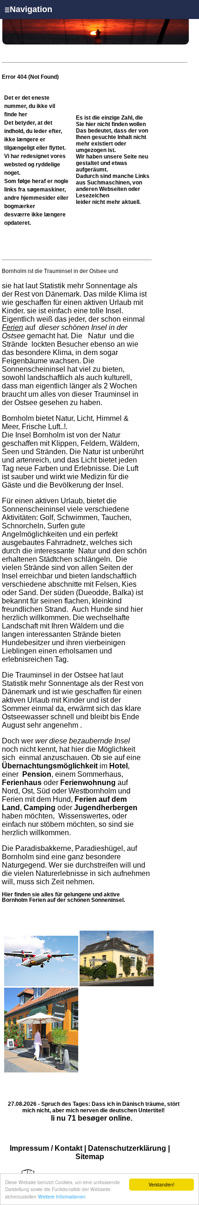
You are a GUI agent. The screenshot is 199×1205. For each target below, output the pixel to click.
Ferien (12, 327)
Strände (16, 344)
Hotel (118, 766)
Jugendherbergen (105, 808)
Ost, (28, 791)
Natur (97, 336)
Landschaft (20, 626)
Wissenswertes (83, 816)
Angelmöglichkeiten (34, 534)
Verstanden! (161, 1184)
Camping (40, 808)
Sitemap (89, 1157)
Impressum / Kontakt (46, 1148)
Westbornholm (92, 791)
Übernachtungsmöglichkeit (50, 766)
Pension (36, 774)
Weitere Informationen (62, 1196)
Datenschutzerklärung (127, 1148)
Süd (43, 791)
